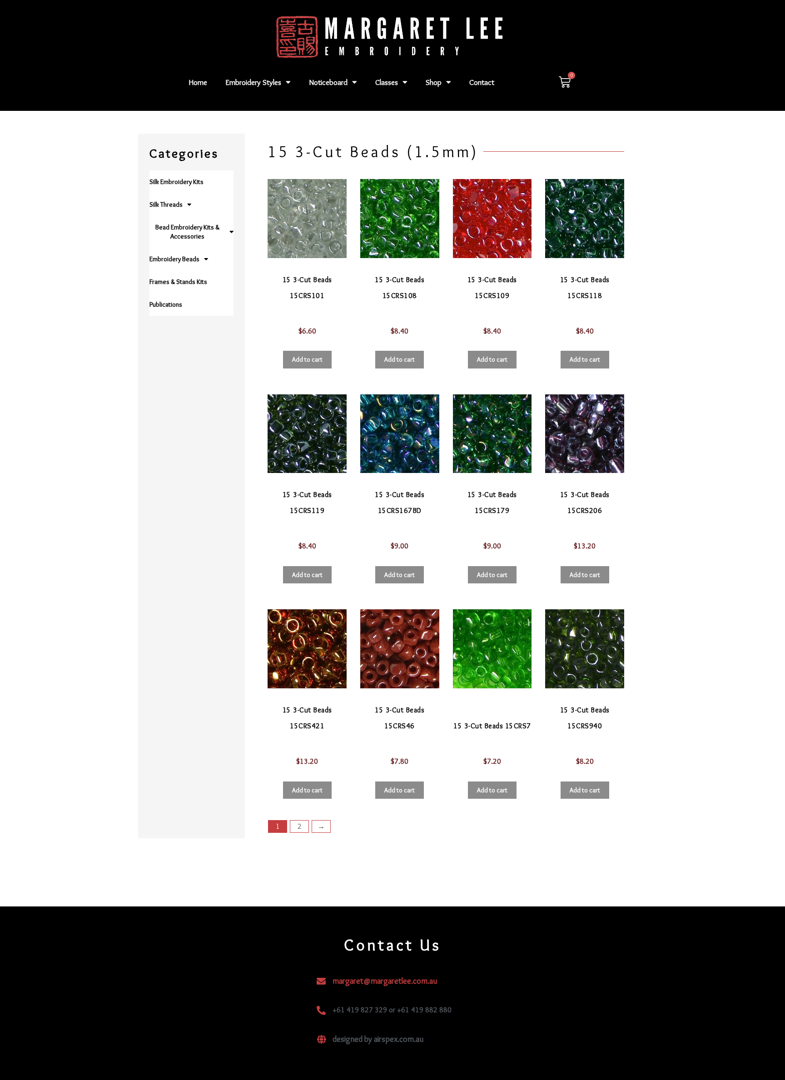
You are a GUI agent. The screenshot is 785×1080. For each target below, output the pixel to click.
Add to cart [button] (307, 359)
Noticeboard (328, 82)
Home (198, 82)
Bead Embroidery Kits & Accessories (187, 231)
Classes (386, 82)
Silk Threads (166, 204)
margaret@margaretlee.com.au (385, 981)
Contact (481, 82)
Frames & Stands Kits (178, 282)
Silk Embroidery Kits (176, 182)
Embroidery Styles (253, 82)
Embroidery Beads (174, 259)
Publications (165, 304)
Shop (434, 82)
